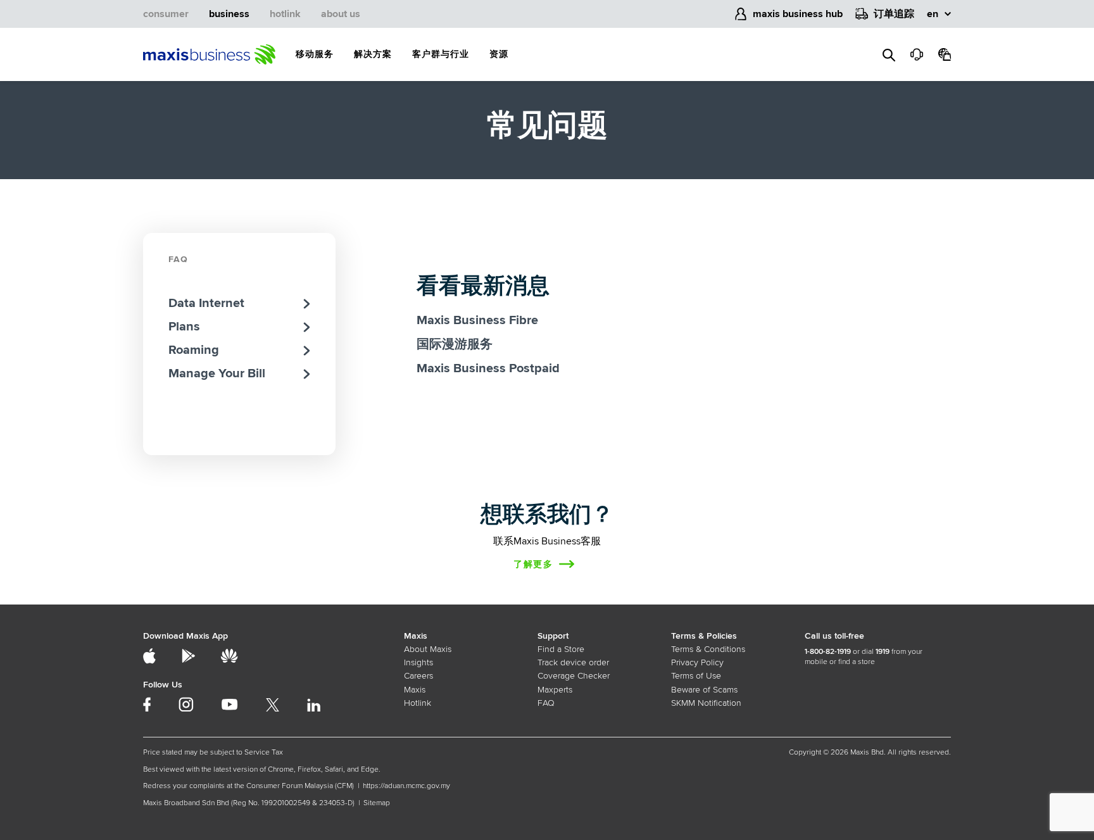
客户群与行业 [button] (440, 54)
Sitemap (376, 803)
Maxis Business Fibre (477, 320)
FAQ (178, 259)
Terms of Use (696, 675)
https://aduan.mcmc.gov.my (406, 786)
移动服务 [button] (315, 54)
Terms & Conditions (708, 649)
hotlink (285, 14)
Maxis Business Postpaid (488, 368)
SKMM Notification (706, 703)
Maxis (414, 689)
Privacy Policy (697, 662)
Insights (418, 662)
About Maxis (427, 649)
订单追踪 (894, 14)
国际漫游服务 (455, 344)
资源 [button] (498, 54)
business (229, 14)
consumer (166, 14)
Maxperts (555, 689)
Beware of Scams (704, 689)
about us (340, 14)
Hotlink (417, 703)
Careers (418, 675)
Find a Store (561, 649)
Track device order (573, 662)
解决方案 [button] (373, 54)
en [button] (932, 14)
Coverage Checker (574, 675)
